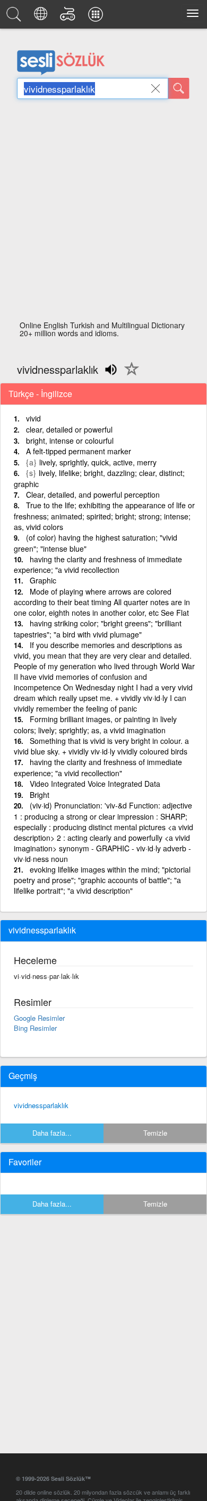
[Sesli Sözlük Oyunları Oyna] (69, 17)
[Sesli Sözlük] (15, 17)
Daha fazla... (52, 1133)
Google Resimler (39, 1018)
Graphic (43, 580)
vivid (33, 418)
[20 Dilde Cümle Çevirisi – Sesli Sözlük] (42, 17)
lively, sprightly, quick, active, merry (98, 462)
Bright (39, 794)
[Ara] (178, 88)
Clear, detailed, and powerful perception (93, 494)
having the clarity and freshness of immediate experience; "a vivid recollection (98, 565)
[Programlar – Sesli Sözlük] (97, 17)
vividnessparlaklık (41, 1105)
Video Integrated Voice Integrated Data (95, 783)
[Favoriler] (129, 375)
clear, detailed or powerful (69, 429)
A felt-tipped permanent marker (78, 451)
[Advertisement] (103, 213)
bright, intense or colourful (70, 440)
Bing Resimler (35, 1028)
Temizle (155, 1133)
